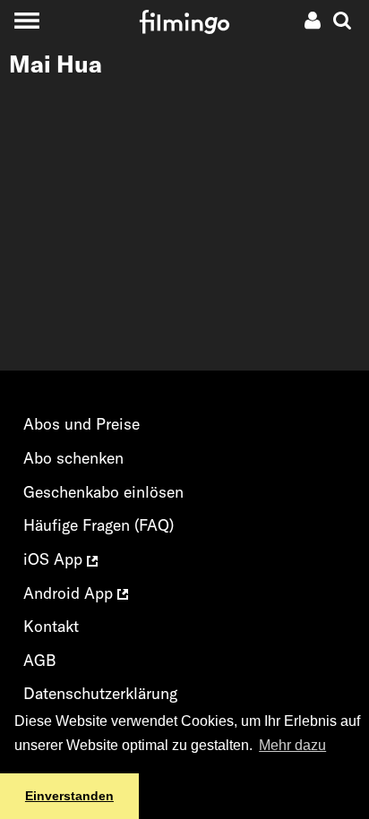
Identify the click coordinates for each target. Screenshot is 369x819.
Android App (70, 593)
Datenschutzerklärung (100, 693)
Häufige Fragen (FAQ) (98, 525)
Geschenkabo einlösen (103, 492)
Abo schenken (73, 458)
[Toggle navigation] (26, 20)
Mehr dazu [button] (292, 745)
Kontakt (51, 626)
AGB (39, 660)
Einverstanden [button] (69, 796)
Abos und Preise (81, 424)
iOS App (55, 559)
